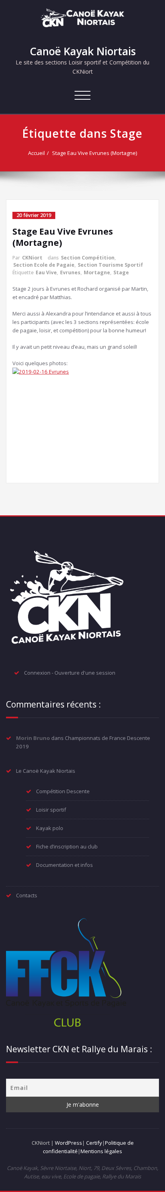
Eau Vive (46, 272)
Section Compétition (88, 257)
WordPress (68, 1142)
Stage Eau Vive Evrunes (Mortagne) (94, 153)
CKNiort (32, 257)
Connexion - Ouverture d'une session (69, 672)
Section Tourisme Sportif (110, 264)
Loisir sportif (51, 809)
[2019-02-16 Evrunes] (82, 420)
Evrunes (70, 272)
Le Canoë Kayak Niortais (45, 770)
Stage (121, 272)
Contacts (26, 895)
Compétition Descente (63, 791)
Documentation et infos (64, 864)
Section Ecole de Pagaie (43, 264)
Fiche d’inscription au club (67, 846)
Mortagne (97, 272)
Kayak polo (49, 828)
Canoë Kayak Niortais (83, 51)
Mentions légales (101, 1151)
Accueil (36, 153)
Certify (94, 1142)
